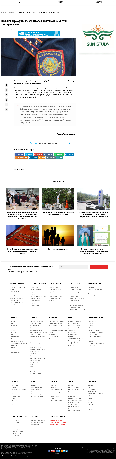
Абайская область (93, 296)
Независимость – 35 (17, 341)
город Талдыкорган (75, 292)
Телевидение (16, 396)
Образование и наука (19, 416)
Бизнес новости (54, 336)
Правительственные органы (38, 347)
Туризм (51, 332)
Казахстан (14, 321)
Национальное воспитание (39, 392)
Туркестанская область (77, 298)
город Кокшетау (36, 292)
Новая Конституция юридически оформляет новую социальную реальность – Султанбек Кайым (22, 251)
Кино (13, 394)
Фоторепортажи (55, 405)
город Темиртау (35, 303)
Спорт (77, 2)
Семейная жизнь (55, 396)
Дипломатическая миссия (37, 358)
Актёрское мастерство (19, 389)
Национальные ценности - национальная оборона (76, 399)
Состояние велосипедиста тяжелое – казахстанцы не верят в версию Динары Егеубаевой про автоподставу (94, 251)
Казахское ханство (74, 325)
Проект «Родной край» (75, 392)
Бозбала (53, 385)
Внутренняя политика (36, 321)
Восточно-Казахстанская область (95, 292)
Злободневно (19, 2)
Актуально (31, 2)
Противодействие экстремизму (93, 390)
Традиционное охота (37, 396)
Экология (90, 409)
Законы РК (33, 354)
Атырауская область (16, 298)
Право (31, 364)
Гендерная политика (36, 330)
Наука (13, 424)
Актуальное (14, 328)
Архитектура (16, 405)
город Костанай (53, 287)
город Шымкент (74, 296)
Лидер (89, 387)
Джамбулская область (76, 305)
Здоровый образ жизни (38, 420)
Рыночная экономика (55, 323)
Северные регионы (55, 284)
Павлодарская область (56, 294)
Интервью (14, 332)
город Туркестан (74, 300)
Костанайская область (56, 289)
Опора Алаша (93, 345)
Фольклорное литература (76, 389)
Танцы (14, 387)
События (90, 396)
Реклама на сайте (7, 456)
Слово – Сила (93, 334)
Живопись (15, 385)
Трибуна (32, 371)
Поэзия (91, 323)
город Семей (91, 287)
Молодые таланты (73, 387)
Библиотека (92, 339)
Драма (91, 328)
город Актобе (14, 305)
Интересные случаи (56, 400)
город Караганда (36, 294)
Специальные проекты (75, 394)
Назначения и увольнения (37, 349)
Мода (52, 398)
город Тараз (73, 303)
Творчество (92, 321)
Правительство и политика (38, 336)
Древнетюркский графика (76, 338)
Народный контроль (55, 328)
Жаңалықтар (11, 12)
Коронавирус (35, 424)
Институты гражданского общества (37, 344)
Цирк (13, 398)
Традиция (33, 385)
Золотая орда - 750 (74, 341)
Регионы (90, 407)
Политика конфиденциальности (24, 456)
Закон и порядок (99, 2)
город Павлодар (54, 292)
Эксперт (13, 339)
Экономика (50, 2)
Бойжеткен (54, 387)
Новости (9, 2)
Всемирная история (74, 323)
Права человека (34, 351)
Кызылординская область (77, 309)
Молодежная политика (36, 325)
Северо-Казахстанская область (56, 299)
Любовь (53, 394)
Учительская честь (17, 433)
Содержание (15, 435)
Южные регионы (75, 284)
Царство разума (17, 429)
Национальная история (75, 321)
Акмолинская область (37, 289)
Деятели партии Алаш (75, 328)
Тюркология (71, 330)
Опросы (13, 348)
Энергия (14, 426)
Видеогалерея (72, 396)
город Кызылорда (75, 307)
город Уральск (14, 291)
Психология (15, 420)
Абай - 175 (71, 345)
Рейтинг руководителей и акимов (37, 340)
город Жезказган (36, 300)
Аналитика (52, 334)
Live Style (54, 381)
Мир (12, 323)
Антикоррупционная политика (58, 330)
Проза (91, 325)
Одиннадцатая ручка (95, 336)
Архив (13, 350)
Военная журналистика (58, 403)
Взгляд (90, 402)
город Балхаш (35, 305)
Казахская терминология (95, 393)
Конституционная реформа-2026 (35, 361)
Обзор (89, 400)
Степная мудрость (94, 330)
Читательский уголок (57, 392)
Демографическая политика (38, 332)
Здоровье (90, 385)
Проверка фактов (73, 402)
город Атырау (14, 300)
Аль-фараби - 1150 (73, 343)
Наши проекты (15, 336)
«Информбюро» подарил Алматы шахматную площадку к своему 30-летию (58, 213)
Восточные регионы (94, 284)
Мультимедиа (15, 345)
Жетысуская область (76, 294)
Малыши (70, 385)
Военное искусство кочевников (74, 335)
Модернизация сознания (96, 343)
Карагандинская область (38, 296)
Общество (14, 325)
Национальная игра (36, 387)
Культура (15, 381)
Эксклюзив (91, 405)
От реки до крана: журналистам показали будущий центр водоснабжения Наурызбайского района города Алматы (93, 215)
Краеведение (72, 332)
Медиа (14, 403)
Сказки (91, 341)
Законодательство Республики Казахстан (75, 410)
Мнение (13, 334)
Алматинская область (76, 289)
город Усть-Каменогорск (95, 289)
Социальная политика (36, 334)
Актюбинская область (17, 302)
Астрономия (15, 422)
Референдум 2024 (35, 373)
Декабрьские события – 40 (19, 343)
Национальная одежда (37, 394)
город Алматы (74, 287)
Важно (41, 2)
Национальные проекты (37, 356)
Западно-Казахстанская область (17, 288)
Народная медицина (37, 422)
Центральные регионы (38, 284)
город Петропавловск (55, 296)
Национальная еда (36, 389)
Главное (32, 369)
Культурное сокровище (96, 332)
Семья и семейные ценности (58, 249)
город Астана (35, 287)
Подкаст (90, 398)
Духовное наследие (61, 2)
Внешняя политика (35, 323)
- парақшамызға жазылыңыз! (43, 143)
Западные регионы (17, 284)
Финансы (52, 339)
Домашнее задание (56, 389)
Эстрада (14, 400)
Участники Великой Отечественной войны (74, 405)
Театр (13, 392)
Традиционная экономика (56, 321)
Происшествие (88, 2)
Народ (70, 2)
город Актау (14, 296)
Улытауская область (37, 298)
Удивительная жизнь (18, 431)
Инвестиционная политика (38, 328)
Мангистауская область (17, 294)
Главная (3, 12)
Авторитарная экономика (56, 325)
